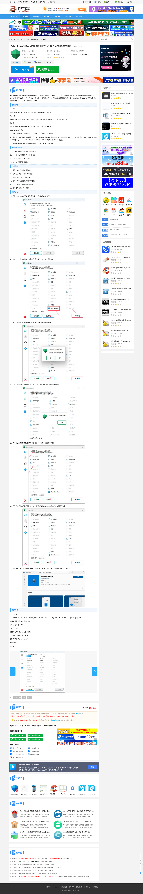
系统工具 (29, 39)
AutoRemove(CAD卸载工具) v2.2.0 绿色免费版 (72, 794)
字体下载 (47, 16)
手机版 (98, 2)
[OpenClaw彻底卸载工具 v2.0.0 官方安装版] (14, 814)
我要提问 (92, 767)
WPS (113, 215)
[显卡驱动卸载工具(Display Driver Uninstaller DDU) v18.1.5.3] (106, 312)
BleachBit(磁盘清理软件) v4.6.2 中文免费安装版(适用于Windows (122, 320)
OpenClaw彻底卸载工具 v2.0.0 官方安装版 (35, 811)
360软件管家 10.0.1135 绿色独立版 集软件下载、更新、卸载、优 (43, 794)
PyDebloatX (17, 697)
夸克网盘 (112, 235)
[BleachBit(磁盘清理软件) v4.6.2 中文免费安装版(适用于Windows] (106, 322)
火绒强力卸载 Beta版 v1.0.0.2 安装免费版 (35, 822)
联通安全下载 (36, 739)
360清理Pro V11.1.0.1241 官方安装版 (77, 822)
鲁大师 (111, 229)
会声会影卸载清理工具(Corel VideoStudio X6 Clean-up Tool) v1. (63, 794)
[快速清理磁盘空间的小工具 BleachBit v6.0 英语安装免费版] (106, 333)
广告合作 (56, 887)
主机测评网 (51, 2)
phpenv (123, 224)
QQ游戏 (121, 215)
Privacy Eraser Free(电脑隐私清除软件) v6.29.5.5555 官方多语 (122, 257)
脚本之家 (12, 2)
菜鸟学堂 (42, 2)
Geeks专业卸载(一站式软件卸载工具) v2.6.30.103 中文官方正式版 (78, 811)
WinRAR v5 (34, 861)
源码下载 (57, 16)
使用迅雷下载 (17, 748)
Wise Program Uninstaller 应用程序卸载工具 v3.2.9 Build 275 (122, 289)
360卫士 (106, 205)
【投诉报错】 (92, 708)
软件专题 (79, 16)
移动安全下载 (19, 739)
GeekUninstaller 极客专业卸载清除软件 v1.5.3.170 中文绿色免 (34, 794)
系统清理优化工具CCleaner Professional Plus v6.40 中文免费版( (53, 794)
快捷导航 (129, 2)
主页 (18, 39)
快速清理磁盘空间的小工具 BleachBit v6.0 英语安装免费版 (122, 331)
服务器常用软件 (23, 2)
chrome (106, 215)
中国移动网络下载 (36, 754)
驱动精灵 (121, 205)
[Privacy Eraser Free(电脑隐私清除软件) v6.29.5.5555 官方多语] (106, 260)
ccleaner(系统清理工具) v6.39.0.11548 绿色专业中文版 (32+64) (122, 268)
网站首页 (14, 16)
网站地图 (79, 887)
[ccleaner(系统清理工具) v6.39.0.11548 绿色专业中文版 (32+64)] (106, 270)
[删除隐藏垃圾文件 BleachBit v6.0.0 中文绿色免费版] (106, 343)
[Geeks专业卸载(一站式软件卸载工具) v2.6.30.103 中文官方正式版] (58, 814)
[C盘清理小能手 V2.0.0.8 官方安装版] (58, 835)
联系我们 (64, 887)
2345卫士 (116, 229)
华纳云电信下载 (18, 751)
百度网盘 (129, 205)
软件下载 (25, 16)
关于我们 (48, 887)
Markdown (118, 224)
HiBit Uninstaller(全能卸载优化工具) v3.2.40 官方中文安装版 (82, 794)
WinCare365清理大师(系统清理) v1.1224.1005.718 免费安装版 (35, 832)
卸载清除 (35, 39)
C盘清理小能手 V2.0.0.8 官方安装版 (76, 832)
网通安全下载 (36, 735)
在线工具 (34, 2)
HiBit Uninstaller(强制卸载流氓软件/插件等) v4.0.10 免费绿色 (91, 794)
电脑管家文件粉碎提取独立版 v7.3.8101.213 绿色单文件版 (122, 247)
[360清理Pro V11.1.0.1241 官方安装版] (58, 824)
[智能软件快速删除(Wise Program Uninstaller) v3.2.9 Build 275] (106, 280)
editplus (112, 224)
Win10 (29, 697)
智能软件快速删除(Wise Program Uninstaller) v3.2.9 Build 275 (122, 278)
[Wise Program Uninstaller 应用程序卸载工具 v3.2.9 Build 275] (106, 291)
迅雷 (20, 861)
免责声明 (71, 887)
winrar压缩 (124, 235)
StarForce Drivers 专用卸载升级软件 (24, 794)
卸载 (24, 697)
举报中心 (109, 2)
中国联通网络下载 (18, 757)
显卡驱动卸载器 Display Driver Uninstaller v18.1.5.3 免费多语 (122, 299)
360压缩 (117, 235)
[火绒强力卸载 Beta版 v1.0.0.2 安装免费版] (14, 824)
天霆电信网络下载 (36, 751)
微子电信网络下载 (18, 754)
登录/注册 (88, 2)
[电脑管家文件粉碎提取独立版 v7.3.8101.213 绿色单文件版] (106, 249)
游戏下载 (68, 16)
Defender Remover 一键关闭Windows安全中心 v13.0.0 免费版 (14, 794)
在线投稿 (95, 887)
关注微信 (120, 2)
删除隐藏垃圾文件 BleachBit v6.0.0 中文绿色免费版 (122, 341)
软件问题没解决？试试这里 (29, 764)
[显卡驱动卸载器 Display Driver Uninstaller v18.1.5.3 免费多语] (106, 301)
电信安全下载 (19, 735)
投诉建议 (87, 887)
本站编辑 (78, 714)
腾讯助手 (112, 219)
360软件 (113, 205)
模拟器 (129, 215)
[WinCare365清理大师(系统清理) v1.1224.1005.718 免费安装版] (14, 835)
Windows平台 (83, 54)
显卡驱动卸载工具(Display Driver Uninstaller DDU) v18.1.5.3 (122, 310)
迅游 (116, 219)
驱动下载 (36, 16)
